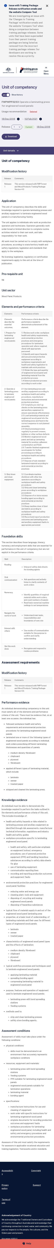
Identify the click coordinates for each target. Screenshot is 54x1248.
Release (6, 127)
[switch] (6, 95)
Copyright (36, 1170)
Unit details (11, 150)
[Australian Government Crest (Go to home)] (9, 70)
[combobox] (16, 127)
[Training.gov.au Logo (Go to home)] (27, 70)
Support (37, 1185)
